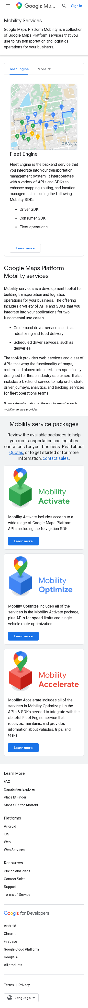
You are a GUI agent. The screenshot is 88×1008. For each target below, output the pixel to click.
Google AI (11, 957)
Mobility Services (23, 21)
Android (10, 826)
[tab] (18, 69)
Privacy (24, 985)
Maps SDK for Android (21, 805)
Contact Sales (14, 879)
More (42, 69)
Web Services (14, 850)
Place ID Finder (15, 797)
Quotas (16, 452)
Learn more (25, 248)
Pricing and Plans (17, 871)
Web (7, 842)
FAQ (7, 782)
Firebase (10, 941)
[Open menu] (8, 6)
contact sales (56, 458)
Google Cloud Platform (21, 949)
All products (13, 965)
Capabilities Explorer (19, 789)
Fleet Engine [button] (19, 69)
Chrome (10, 934)
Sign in (76, 6)
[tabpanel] (44, 168)
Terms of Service (17, 895)
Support (10, 887)
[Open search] (64, 6)
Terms (9, 985)
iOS (6, 834)
